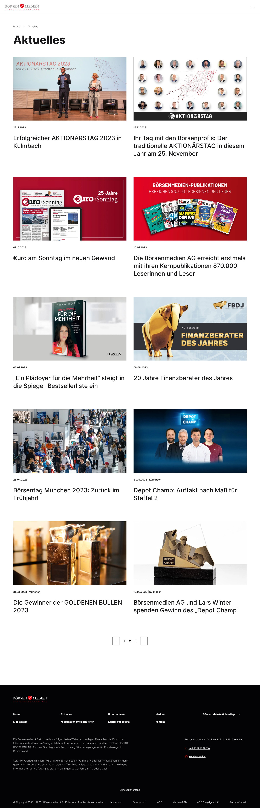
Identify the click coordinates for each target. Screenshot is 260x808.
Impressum (116, 802)
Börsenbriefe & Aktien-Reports (221, 714)
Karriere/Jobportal (119, 721)
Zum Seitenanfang (130, 790)
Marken (160, 714)
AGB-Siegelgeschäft (208, 802)
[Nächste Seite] (144, 641)
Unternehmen (116, 714)
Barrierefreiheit (238, 802)
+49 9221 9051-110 (199, 748)
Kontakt (160, 721)
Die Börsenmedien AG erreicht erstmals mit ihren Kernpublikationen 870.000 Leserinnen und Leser (189, 265)
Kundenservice (197, 756)
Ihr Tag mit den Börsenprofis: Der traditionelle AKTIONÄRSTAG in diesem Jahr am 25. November (189, 145)
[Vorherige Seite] (116, 641)
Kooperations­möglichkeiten (77, 721)
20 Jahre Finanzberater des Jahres (183, 378)
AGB (159, 802)
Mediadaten (20, 721)
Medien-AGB (180, 802)
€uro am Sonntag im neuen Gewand (64, 258)
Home (16, 26)
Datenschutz (140, 802)
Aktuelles (33, 26)
